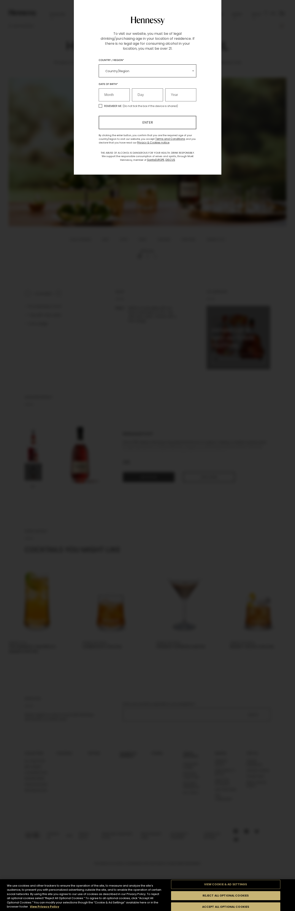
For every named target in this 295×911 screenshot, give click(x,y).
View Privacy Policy (44, 907)
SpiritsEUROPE (155, 160)
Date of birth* (108, 83)
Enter (147, 122)
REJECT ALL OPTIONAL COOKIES (226, 895)
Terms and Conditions (170, 139)
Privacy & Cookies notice (153, 142)
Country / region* (111, 59)
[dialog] (147, 455)
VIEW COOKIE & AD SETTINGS (225, 884)
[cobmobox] (147, 70)
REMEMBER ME (113, 106)
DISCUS (170, 160)
